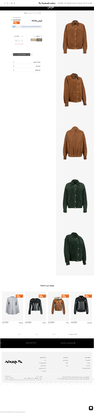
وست (36, 334)
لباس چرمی (31, 13)
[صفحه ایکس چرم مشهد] (53, 391)
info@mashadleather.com (23, 380)
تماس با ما (88, 365)
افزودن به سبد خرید (21, 54)
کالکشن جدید (90, 3)
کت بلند (53, 334)
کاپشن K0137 (89, 323)
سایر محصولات (74, 3)
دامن (19, 334)
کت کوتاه (25, 13)
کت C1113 (67, 323)
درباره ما (88, 363)
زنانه (86, 3)
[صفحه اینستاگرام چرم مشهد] (42, 391)
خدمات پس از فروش (42, 368)
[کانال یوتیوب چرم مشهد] (47, 391)
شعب (65, 3)
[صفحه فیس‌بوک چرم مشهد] (37, 391)
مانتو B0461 (21, 323)
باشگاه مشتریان (60, 3)
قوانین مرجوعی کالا (42, 363)
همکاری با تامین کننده (86, 368)
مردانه (84, 3)
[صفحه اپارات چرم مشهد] (58, 391)
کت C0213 (44, 323)
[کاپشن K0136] (75, 36)
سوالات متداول (43, 365)
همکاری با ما (88, 360)
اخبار (45, 360)
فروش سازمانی (69, 3)
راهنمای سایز (16, 36)
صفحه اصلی (39, 13)
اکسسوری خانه (80, 3)
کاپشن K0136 (37, 21)
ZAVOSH (64, 394)
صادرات (66, 363)
